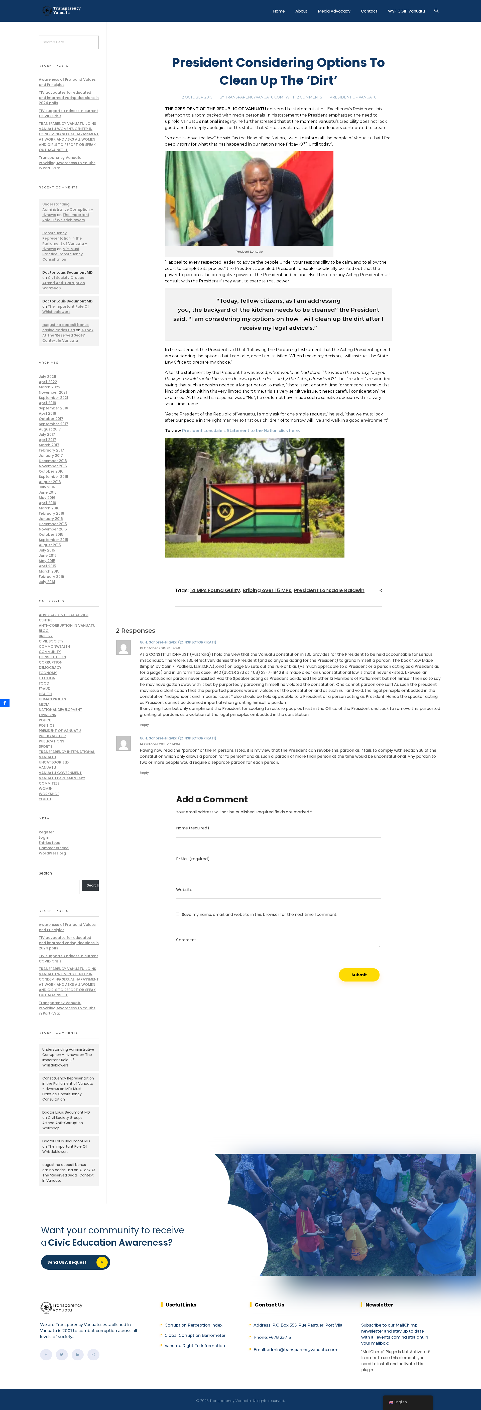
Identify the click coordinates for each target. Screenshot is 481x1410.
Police (45, 720)
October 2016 (51, 471)
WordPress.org (52, 853)
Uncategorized (54, 762)
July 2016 (47, 487)
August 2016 (50, 481)
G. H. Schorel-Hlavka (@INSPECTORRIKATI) (178, 642)
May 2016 (47, 497)
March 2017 (49, 445)
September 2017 (53, 423)
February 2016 (51, 513)
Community (50, 651)
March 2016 (49, 508)
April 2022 (48, 381)
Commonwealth (54, 646)
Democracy (50, 667)
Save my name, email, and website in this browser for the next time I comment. (259, 914)
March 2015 (49, 571)
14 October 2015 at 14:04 (160, 744)
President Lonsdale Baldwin (329, 590)
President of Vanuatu (353, 97)
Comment (186, 938)
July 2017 (47, 434)
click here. (289, 430)
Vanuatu (47, 767)
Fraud (44, 688)
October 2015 (51, 534)
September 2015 (53, 539)
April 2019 (47, 402)
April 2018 (47, 413)
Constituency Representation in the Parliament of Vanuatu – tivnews (64, 241)
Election (47, 678)
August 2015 (50, 545)
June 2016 (48, 492)
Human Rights (52, 699)
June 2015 (48, 555)
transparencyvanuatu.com (254, 97)
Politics (46, 725)
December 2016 (53, 460)
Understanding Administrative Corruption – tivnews (67, 209)
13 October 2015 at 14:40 (160, 648)
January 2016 (51, 518)
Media (44, 704)
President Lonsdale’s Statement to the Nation (230, 430)
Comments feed (54, 847)
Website (184, 890)
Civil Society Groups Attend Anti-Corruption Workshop (63, 283)
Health (45, 693)
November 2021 (53, 392)
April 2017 (47, 439)
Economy (48, 672)
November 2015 (53, 529)
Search (45, 873)
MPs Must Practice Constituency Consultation (62, 254)
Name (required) (192, 828)
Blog (44, 630)
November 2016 (53, 466)
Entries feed (49, 842)
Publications (51, 741)
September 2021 (53, 397)
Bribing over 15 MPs (267, 590)
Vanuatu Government (60, 772)
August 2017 (50, 429)
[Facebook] (5, 703)
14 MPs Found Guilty (215, 590)
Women (46, 788)
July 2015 (47, 550)
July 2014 (47, 581)
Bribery (46, 635)
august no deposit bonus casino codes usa (65, 327)
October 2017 (51, 418)
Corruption (50, 662)
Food (44, 683)
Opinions (47, 714)
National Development (60, 709)
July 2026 (47, 376)
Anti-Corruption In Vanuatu (67, 625)
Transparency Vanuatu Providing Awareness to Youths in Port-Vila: (67, 163)
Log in (44, 837)
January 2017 (51, 455)
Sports (45, 746)
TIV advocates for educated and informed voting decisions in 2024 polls (69, 97)
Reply (144, 725)
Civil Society (51, 641)
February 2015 (51, 576)
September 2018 (53, 408)
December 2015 (53, 523)
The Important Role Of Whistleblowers (65, 217)
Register (46, 832)
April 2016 (47, 502)
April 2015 (47, 566)
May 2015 (47, 560)
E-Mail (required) (193, 859)
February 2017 (51, 450)
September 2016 (53, 476)
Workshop (49, 793)
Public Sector (52, 735)
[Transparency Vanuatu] (61, 10)
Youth (45, 799)
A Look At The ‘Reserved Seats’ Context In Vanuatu (67, 335)
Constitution (52, 657)
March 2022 (49, 387)
